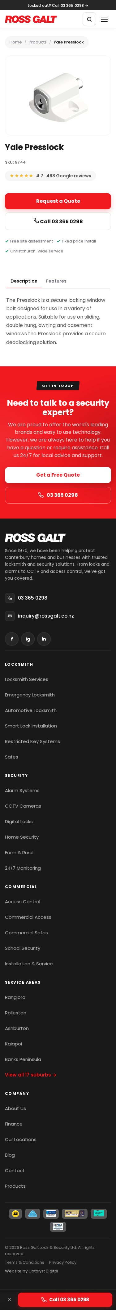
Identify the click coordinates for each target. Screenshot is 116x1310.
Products (38, 42)
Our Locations (21, 1139)
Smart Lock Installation (31, 726)
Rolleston (15, 1012)
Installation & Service (29, 963)
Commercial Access (28, 917)
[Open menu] (104, 19)
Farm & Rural (19, 852)
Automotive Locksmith (31, 710)
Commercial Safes (26, 932)
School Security (22, 948)
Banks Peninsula (23, 1059)
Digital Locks (19, 821)
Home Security (22, 837)
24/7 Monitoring (23, 868)
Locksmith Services (26, 679)
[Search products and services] (89, 19)
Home (16, 42)
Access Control (22, 901)
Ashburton (17, 1028)
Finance (14, 1124)
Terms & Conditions (24, 1262)
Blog (10, 1155)
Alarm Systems (22, 790)
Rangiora (15, 997)
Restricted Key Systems (32, 741)
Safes (11, 757)
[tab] (24, 281)
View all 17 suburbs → (31, 1075)
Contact (15, 1170)
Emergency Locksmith (30, 694)
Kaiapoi (13, 1043)
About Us (15, 1108)
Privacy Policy (62, 1262)
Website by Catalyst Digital (31, 1271)
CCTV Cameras (23, 806)
